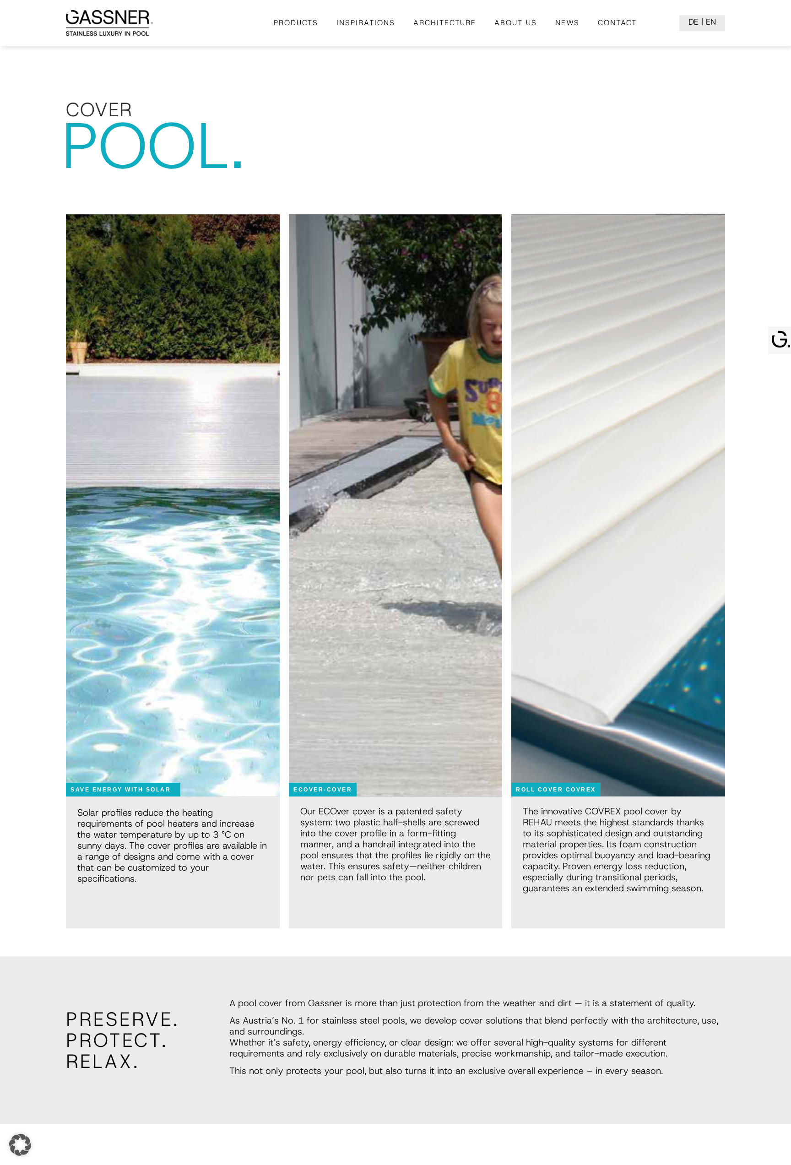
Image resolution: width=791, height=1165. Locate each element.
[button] (20, 1145)
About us (515, 22)
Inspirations (365, 22)
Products (296, 22)
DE (693, 22)
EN (711, 22)
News (567, 22)
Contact (617, 22)
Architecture (444, 22)
